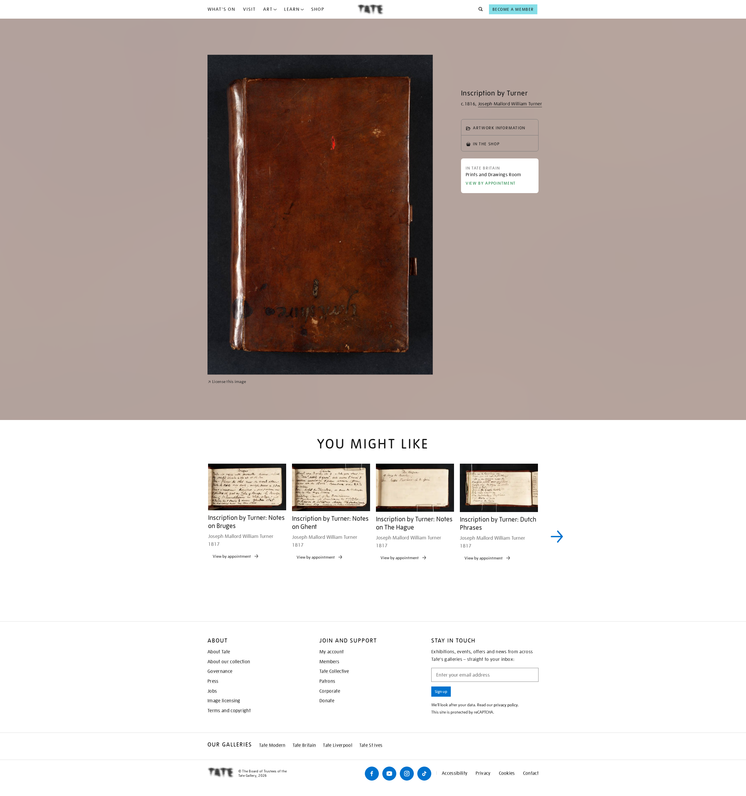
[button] (479, 9)
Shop (317, 9)
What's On (221, 9)
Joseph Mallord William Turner (510, 104)
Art (268, 9)
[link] (226, 569)
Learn (292, 9)
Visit (249, 9)
